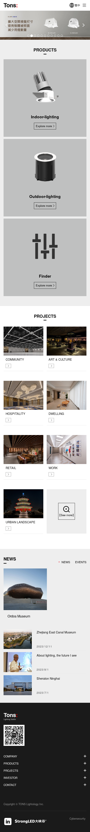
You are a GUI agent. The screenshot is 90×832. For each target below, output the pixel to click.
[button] (7, 25)
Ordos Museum (19, 616)
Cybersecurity (77, 818)
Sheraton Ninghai (48, 678)
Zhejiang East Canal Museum (56, 632)
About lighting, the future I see (57, 655)
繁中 (77, 5)
